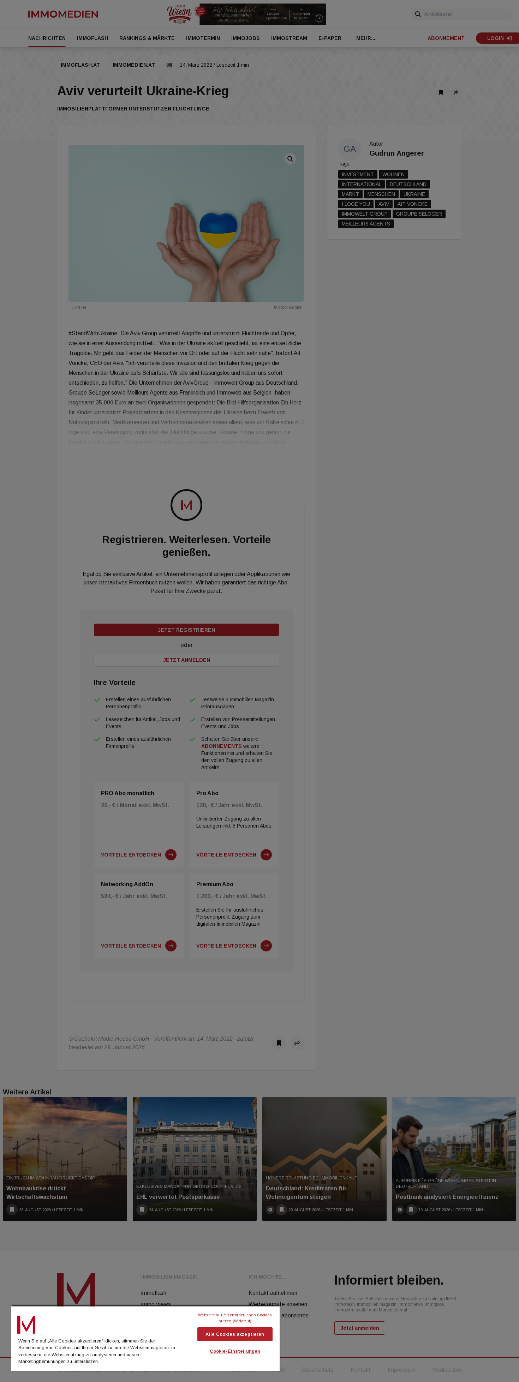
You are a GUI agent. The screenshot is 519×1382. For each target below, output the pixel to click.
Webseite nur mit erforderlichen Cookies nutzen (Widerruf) (235, 1318)
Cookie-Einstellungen (235, 1351)
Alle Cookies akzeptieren (234, 1334)
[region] (145, 1338)
